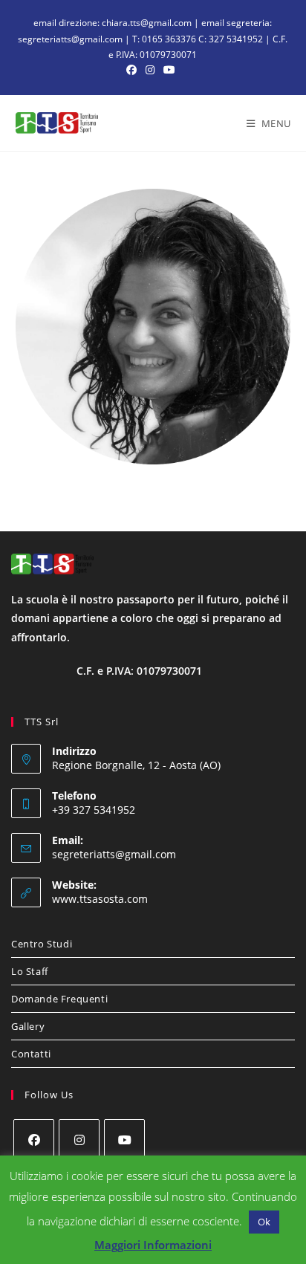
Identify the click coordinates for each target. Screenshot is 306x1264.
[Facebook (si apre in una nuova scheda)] (133, 70)
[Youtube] (124, 1139)
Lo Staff (29, 971)
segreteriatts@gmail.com (114, 854)
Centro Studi (41, 943)
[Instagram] (79, 1139)
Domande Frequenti (59, 998)
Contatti (31, 1053)
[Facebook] (33, 1139)
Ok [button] (264, 1221)
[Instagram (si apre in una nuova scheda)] (150, 70)
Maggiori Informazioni (153, 1244)
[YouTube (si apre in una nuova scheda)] (169, 70)
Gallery (28, 1026)
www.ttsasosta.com (100, 899)
